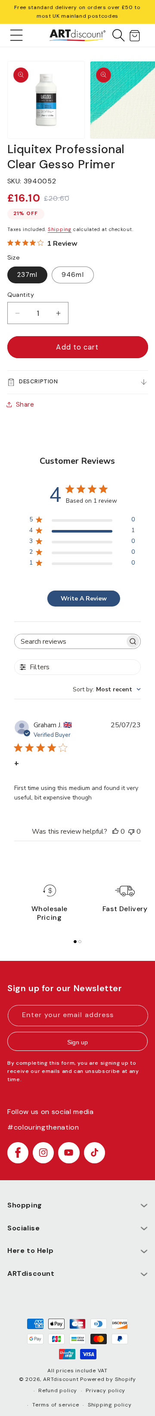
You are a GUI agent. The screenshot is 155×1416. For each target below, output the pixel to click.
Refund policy (57, 1390)
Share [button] (25, 404)
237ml (27, 274)
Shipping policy (110, 1404)
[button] (17, 35)
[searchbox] (70, 641)
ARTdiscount (61, 1379)
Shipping (59, 229)
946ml (73, 274)
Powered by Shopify (108, 1379)
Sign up (77, 1042)
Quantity (20, 295)
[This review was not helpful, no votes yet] (131, 831)
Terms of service (55, 1404)
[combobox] (107, 689)
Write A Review (84, 598)
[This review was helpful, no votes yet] (115, 831)
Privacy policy (105, 1390)
